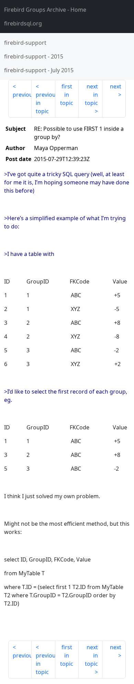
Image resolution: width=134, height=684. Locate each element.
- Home (45, 9)
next (115, 86)
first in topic (66, 95)
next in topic (91, 95)
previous (22, 94)
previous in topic (45, 103)
